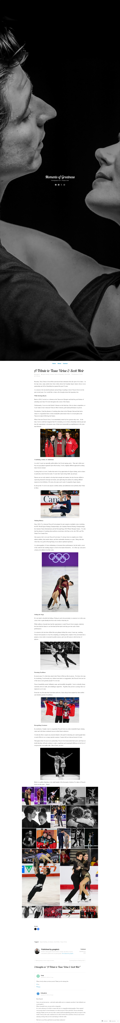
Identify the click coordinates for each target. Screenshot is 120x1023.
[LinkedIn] (59, 184)
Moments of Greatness (60, 177)
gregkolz (38, 374)
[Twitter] (61, 184)
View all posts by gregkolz (67, 953)
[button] (28, 796)
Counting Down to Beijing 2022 (77, 961)
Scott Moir (57, 942)
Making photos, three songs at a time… (44, 961)
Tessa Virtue (63, 942)
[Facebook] (56, 184)
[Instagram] (64, 184)
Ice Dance (50, 942)
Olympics (52, 374)
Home (54, 363)
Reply (39, 987)
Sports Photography (59, 374)
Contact (65, 363)
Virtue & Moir (67, 374)
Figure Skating (46, 374)
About (59, 363)
